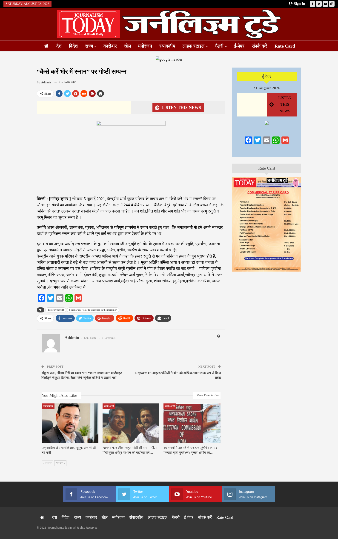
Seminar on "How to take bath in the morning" (93, 310)
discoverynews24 (56, 310)
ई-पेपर (239, 45)
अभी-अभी (109, 406)
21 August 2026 (266, 88)
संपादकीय (167, 45)
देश (59, 45)
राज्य (89, 45)
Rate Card (285, 45)
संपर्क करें (259, 45)
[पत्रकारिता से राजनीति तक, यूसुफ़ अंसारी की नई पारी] (70, 423)
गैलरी (219, 45)
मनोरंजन (145, 45)
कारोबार (110, 45)
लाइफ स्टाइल (193, 45)
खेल (127, 45)
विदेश (73, 45)
